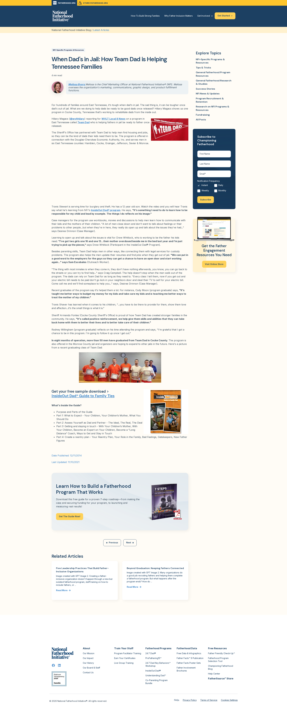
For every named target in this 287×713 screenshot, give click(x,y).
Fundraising (203, 114)
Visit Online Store (214, 264)
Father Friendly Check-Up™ (221, 653)
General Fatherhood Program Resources (213, 74)
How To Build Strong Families (145, 15)
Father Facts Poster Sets (189, 663)
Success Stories (205, 88)
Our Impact (88, 658)
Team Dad (83, 122)
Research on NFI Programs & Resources (212, 108)
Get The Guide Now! (69, 516)
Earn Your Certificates (124, 658)
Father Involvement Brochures (186, 669)
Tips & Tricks (203, 67)
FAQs (176, 700)
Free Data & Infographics (189, 653)
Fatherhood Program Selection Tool (218, 659)
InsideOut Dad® (153, 670)
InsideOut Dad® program (105, 210)
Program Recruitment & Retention (210, 100)
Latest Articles (101, 30)
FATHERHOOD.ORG (66, 3)
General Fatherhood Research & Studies (213, 82)
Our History (88, 663)
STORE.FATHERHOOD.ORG (95, 3)
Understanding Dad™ (155, 675)
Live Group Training (123, 663)
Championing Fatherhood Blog (220, 667)
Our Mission (88, 653)
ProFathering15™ (153, 658)
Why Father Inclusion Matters (178, 15)
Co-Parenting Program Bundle (156, 681)
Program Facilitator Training (127, 653)
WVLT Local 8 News (113, 118)
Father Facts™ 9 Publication (190, 658)
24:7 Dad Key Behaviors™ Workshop (158, 664)
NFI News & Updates (208, 93)
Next (128, 542)
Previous (113, 542)
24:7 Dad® (150, 653)
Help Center (214, 673)
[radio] (205, 186)
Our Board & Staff (91, 667)
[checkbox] (214, 188)
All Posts (201, 119)
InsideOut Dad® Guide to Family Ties (83, 396)
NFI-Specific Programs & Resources (68, 50)
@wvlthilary (77, 118)
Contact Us (88, 672)
